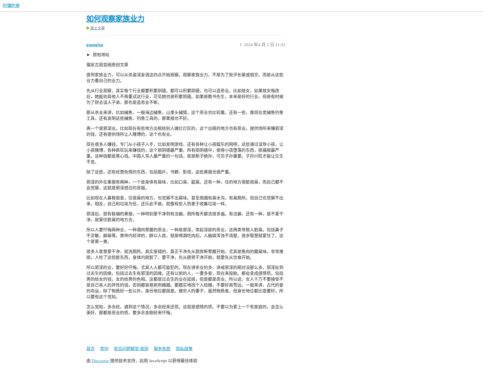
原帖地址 (101, 54)
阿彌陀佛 (11, 5)
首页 (90, 349)
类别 (104, 349)
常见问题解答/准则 (131, 349)
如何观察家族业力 (115, 19)
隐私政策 (184, 349)
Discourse (100, 361)
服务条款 (162, 349)
